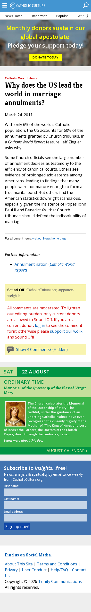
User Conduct (34, 569)
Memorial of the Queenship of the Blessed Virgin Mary (45, 390)
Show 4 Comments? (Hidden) (42, 349)
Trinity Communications (60, 581)
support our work (66, 331)
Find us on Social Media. (28, 555)
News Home (14, 16)
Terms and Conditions (57, 564)
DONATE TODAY (45, 57)
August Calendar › (67, 450)
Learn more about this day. (23, 440)
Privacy (11, 569)
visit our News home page (49, 238)
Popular (62, 16)
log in (40, 325)
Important (39, 16)
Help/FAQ (59, 569)
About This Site (19, 564)
